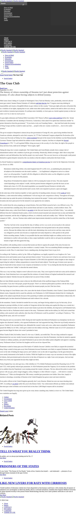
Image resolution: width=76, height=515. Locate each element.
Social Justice (8, 15)
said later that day (41, 103)
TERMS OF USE (10, 47)
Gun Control (8, 400)
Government (8, 399)
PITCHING (8, 43)
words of (63, 193)
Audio (6, 20)
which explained (32, 138)
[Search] (23, 3)
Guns (5, 402)
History (6, 404)
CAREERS (8, 45)
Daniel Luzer (3, 88)
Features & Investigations (12, 16)
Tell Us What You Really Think (25, 451)
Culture (6, 397)
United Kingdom (9, 408)
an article (30, 210)
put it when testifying (55, 118)
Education (7, 11)
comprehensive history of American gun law (36, 162)
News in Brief (8, 7)
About (6, 38)
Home (2, 75)
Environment (8, 13)
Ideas (5, 18)
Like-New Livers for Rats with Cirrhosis (33, 483)
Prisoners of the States (19, 466)
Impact (6, 39)
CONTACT (8, 41)
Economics (7, 9)
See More (3, 458)
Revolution (7, 406)
